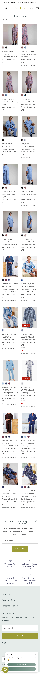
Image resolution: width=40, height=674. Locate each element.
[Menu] (2, 8)
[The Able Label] (20, 7)
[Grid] (34, 20)
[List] (37, 20)
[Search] (7, 8)
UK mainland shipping (15, 2)
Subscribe (20, 549)
